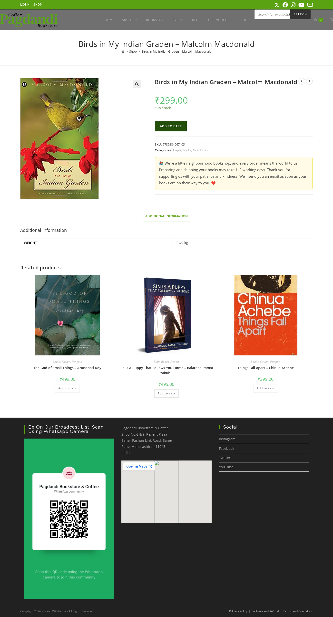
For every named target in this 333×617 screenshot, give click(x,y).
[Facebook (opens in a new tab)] (285, 5)
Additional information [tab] (166, 216)
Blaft (157, 362)
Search (300, 14)
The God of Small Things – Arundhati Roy (67, 367)
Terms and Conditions (298, 611)
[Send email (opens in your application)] (309, 5)
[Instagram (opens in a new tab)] (293, 5)
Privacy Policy (238, 611)
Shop (37, 4)
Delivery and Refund (265, 611)
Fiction (66, 362)
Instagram (227, 439)
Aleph (177, 150)
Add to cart (171, 126)
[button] (137, 84)
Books (186, 150)
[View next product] (309, 81)
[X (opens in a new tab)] (277, 5)
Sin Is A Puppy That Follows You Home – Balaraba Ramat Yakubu (166, 370)
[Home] (123, 51)
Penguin (77, 362)
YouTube (226, 467)
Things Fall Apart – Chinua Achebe (265, 367)
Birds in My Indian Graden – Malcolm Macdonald (176, 51)
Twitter (224, 457)
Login (25, 4)
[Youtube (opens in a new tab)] (301, 5)
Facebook (226, 448)
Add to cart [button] (67, 388)
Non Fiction (201, 150)
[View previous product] (301, 81)
